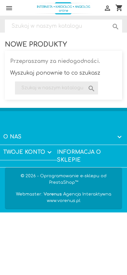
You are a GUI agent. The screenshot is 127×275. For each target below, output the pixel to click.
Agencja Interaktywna (77, 194)
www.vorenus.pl (63, 200)
